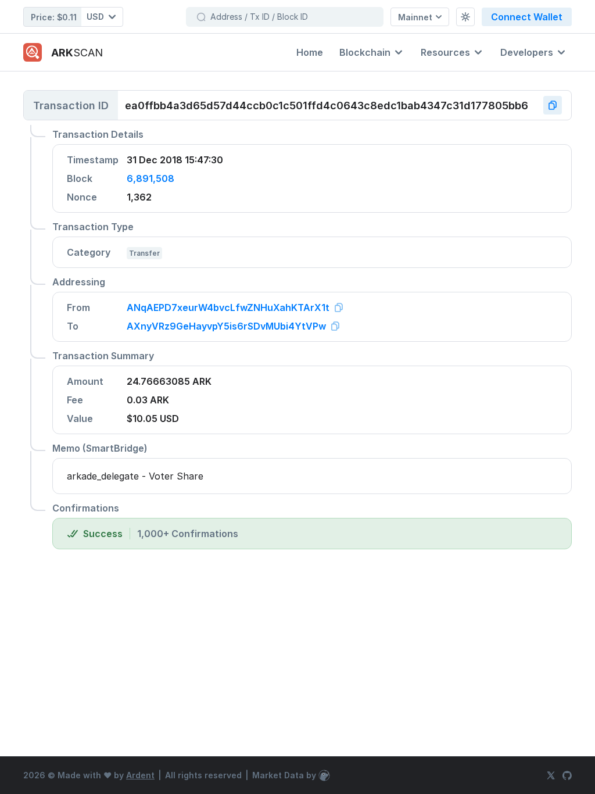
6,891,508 (150, 178)
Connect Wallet (526, 17)
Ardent (140, 775)
